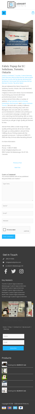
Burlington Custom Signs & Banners (13, 292)
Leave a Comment (8, 75)
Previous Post (17, 163)
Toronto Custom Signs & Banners (12, 284)
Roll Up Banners (22, 81)
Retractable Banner (18, 77)
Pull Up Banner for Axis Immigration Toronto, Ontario (13, 319)
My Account (26, 327)
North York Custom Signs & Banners (13, 294)
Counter (18, 75)
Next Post (17, 167)
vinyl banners (14, 103)
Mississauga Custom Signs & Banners (14, 286)
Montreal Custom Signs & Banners (13, 288)
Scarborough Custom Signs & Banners (14, 297)
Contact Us (17, 327)
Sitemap (6, 329)
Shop (10, 327)
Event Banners (6, 77)
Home (5, 327)
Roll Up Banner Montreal (21, 79)
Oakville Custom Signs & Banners (12, 290)
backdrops (5, 103)
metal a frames (23, 101)
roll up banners (12, 101)
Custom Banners (26, 75)
